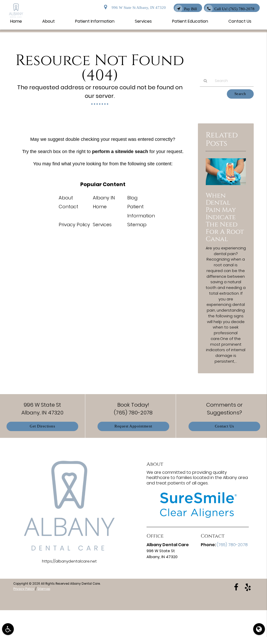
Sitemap (137, 224)
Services (102, 224)
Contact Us (224, 426)
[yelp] (248, 586)
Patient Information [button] (94, 21)
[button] (8, 629)
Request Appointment (133, 426)
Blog (132, 197)
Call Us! (234, 9)
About (66, 197)
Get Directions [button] (42, 426)
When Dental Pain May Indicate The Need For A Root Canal (225, 217)
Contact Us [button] (239, 21)
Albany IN (104, 197)
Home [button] (16, 21)
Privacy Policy (74, 224)
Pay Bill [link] (190, 9)
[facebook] (236, 586)
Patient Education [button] (190, 21)
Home (100, 206)
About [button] (48, 21)
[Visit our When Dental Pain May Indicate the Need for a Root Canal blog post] (226, 186)
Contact (68, 206)
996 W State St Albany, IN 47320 (138, 7)
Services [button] (143, 21)
